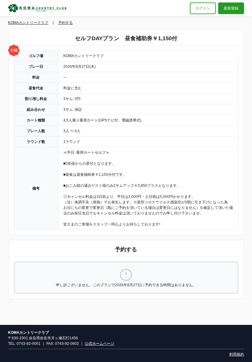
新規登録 (231, 8)
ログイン (202, 8)
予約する (65, 23)
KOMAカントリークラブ (28, 23)
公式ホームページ (99, 343)
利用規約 (236, 354)
